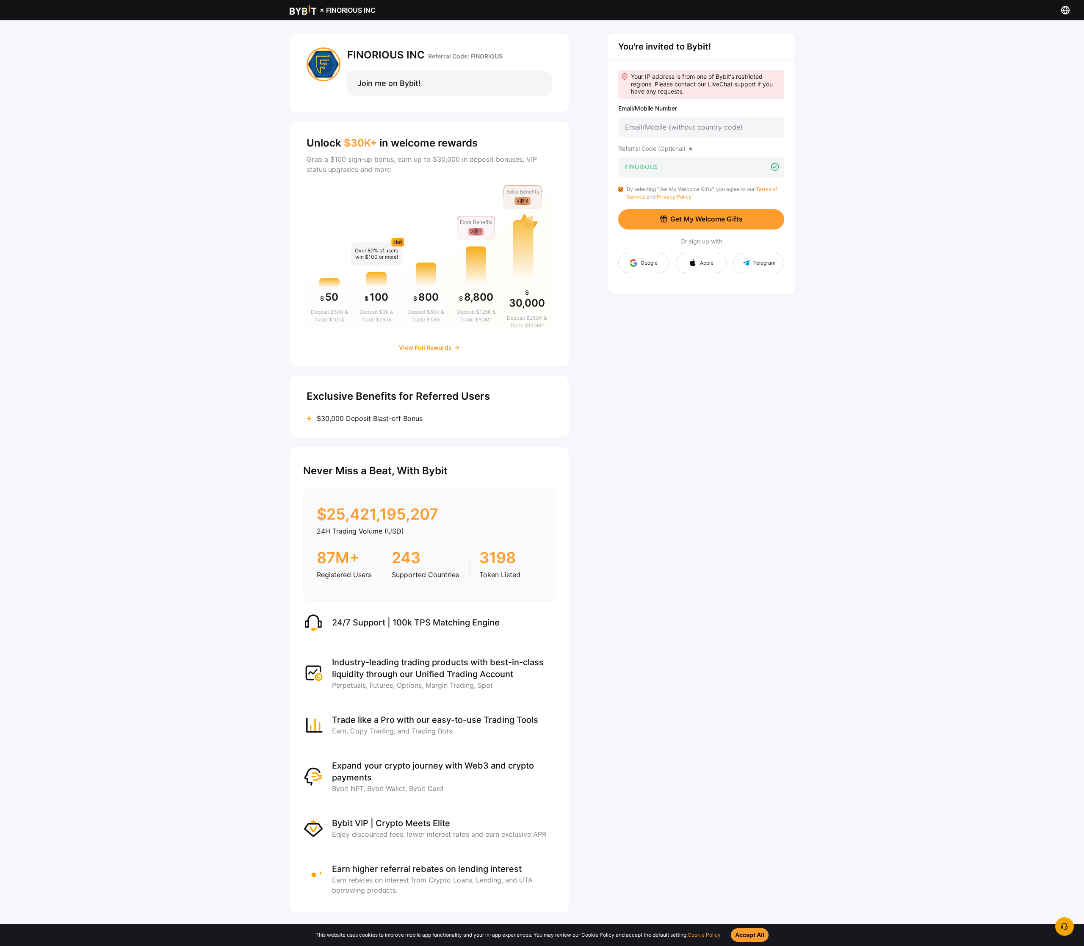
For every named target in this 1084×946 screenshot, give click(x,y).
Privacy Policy (674, 197)
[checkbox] (620, 189)
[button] (701, 263)
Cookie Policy (704, 935)
